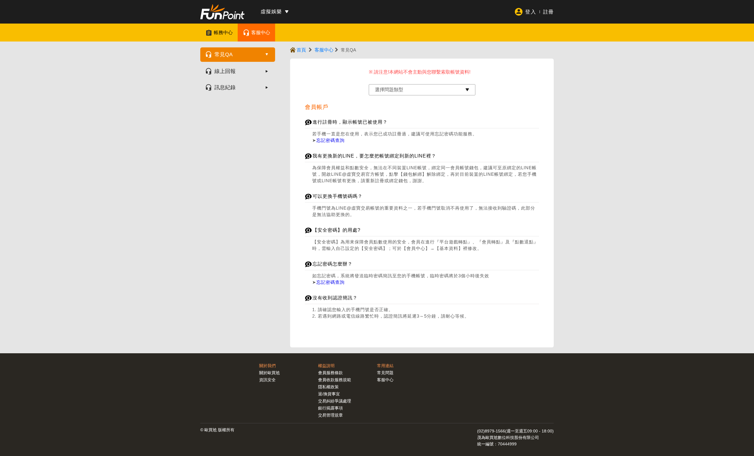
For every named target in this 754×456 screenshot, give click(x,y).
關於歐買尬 (269, 372)
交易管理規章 (330, 415)
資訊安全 (267, 379)
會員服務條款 (330, 372)
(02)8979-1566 (491, 431)
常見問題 (385, 372)
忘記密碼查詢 (330, 140)
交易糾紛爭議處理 (334, 401)
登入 (530, 11)
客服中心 (260, 32)
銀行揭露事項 (330, 408)
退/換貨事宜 (329, 394)
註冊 (548, 11)
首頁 (301, 49)
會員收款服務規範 (334, 379)
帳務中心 (223, 32)
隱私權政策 (328, 386)
